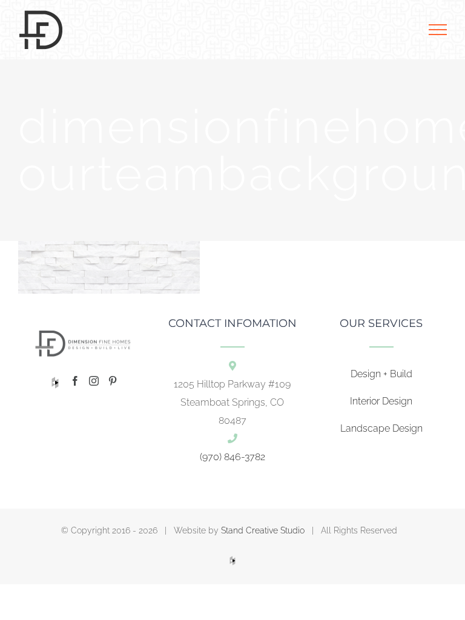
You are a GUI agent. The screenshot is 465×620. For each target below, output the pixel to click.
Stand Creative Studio (263, 530)
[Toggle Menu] (438, 29)
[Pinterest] (112, 381)
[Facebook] (75, 381)
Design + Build (381, 374)
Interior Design (381, 401)
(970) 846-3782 (232, 457)
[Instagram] (94, 381)
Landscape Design (381, 428)
